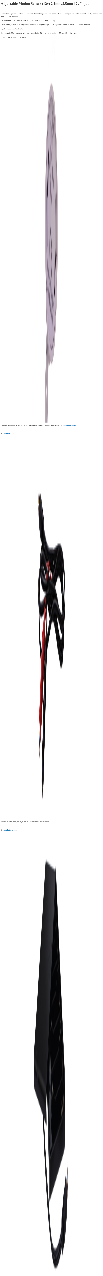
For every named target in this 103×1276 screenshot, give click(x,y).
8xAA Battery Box (9, 830)
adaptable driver (69, 425)
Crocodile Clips (8, 434)
